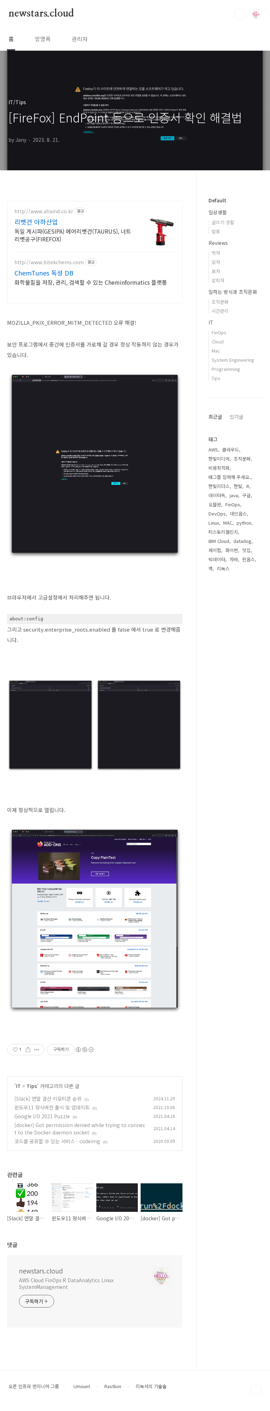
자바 (234, 559)
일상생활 (217, 212)
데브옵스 (238, 513)
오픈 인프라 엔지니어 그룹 (33, 1386)
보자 (216, 271)
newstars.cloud (41, 14)
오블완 (214, 504)
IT (18, 1085)
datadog (242, 541)
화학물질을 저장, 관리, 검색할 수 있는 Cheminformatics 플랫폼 (90, 282)
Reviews (218, 242)
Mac (216, 350)
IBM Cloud (218, 541)
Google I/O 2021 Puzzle (42, 1116)
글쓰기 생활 (223, 222)
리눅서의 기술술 (151, 1386)
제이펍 (214, 550)
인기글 (236, 416)
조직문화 (220, 301)
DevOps (217, 513)
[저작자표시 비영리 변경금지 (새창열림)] (84, 1049)
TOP (256, 1389)
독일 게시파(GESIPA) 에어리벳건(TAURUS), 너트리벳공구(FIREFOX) (72, 235)
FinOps (219, 332)
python (244, 522)
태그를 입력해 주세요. (229, 477)
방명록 (43, 38)
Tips (31, 1085)
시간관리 (220, 311)
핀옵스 (248, 559)
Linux (213, 522)
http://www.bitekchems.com (49, 262)
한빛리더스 (219, 486)
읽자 (216, 262)
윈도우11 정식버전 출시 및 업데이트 (52, 1107)
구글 (246, 495)
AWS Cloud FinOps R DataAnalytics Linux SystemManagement (66, 1283)
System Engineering (233, 359)
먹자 (216, 252)
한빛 (238, 486)
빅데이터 (216, 559)
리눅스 (223, 568)
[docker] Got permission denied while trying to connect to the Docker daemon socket (79, 1128)
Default (217, 200)
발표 (216, 231)
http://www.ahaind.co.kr (43, 211)
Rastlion (112, 1386)
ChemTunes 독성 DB (43, 272)
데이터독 (216, 495)
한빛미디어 (219, 458)
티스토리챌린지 (223, 532)
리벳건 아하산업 (36, 221)
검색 (239, 14)
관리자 (80, 38)
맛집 (246, 550)
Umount (81, 1386)
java (234, 495)
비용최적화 (219, 467)
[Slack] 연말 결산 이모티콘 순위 (48, 1098)
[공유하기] (28, 1049)
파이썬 (231, 550)
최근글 (215, 416)
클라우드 (230, 449)
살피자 (218, 280)
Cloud (218, 341)
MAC (227, 522)
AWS (213, 449)
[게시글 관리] (36, 1049)
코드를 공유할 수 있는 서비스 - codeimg (57, 1141)
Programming (226, 369)
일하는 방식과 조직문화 (232, 291)
